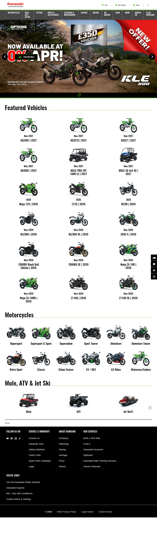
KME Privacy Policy (67, 511)
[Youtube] (7, 438)
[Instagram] (15, 438)
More (127, 12)
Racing (96, 12)
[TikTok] (20, 438)
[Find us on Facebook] (154, 270)
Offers (39, 12)
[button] (26, 57)
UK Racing (107, 13)
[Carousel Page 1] (74, 94)
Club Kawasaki (150, 13)
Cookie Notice (105, 511)
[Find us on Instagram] (154, 276)
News (117, 12)
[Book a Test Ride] (154, 258)
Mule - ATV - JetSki (28, 14)
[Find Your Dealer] (154, 264)
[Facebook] (11, 438)
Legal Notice (87, 511)
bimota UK (138, 13)
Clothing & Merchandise (70, 13)
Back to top (150, 408)
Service (84, 12)
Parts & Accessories (53, 13)
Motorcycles (14, 12)
